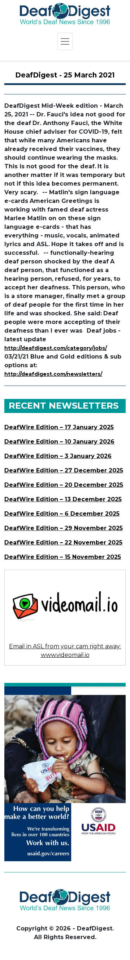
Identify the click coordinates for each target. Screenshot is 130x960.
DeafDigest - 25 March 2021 (65, 75)
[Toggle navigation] (65, 41)
